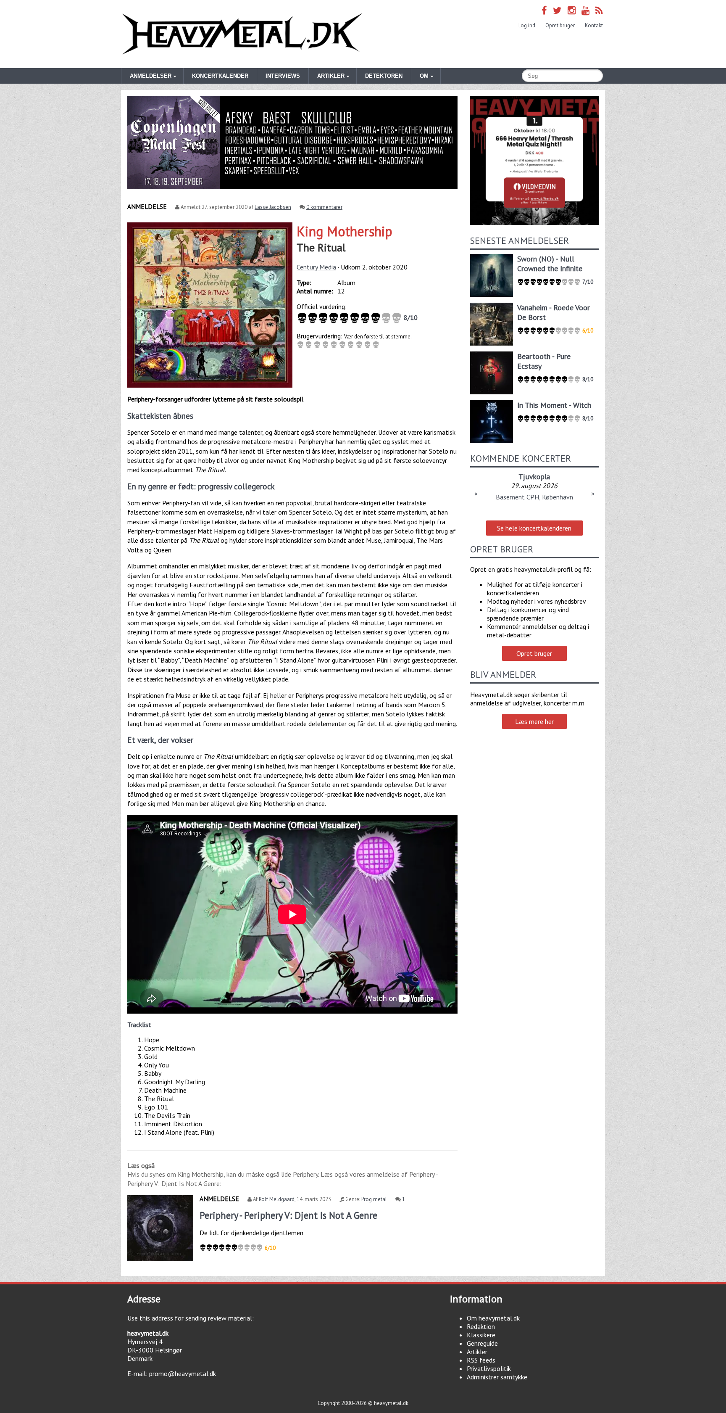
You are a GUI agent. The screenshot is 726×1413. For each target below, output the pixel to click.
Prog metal (374, 1199)
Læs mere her (534, 721)
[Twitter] (557, 10)
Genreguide (482, 1343)
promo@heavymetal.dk (182, 1373)
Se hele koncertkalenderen (534, 528)
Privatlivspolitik (489, 1368)
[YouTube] (585, 10)
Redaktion (481, 1326)
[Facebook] (544, 10)
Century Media (316, 267)
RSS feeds (481, 1360)
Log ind (526, 25)
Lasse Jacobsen (273, 207)
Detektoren (383, 76)
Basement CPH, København (534, 497)
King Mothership (344, 231)
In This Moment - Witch (554, 405)
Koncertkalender (220, 76)
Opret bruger (560, 25)
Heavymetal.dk (242, 34)
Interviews (283, 76)
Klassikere (481, 1335)
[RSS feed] (599, 10)
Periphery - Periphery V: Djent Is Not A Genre (288, 1215)
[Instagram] (572, 10)
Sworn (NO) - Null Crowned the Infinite (549, 263)
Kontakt (594, 25)
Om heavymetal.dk (493, 1318)
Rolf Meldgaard (277, 1199)
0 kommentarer (324, 207)
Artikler (477, 1351)
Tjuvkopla (534, 476)
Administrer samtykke (497, 1377)
